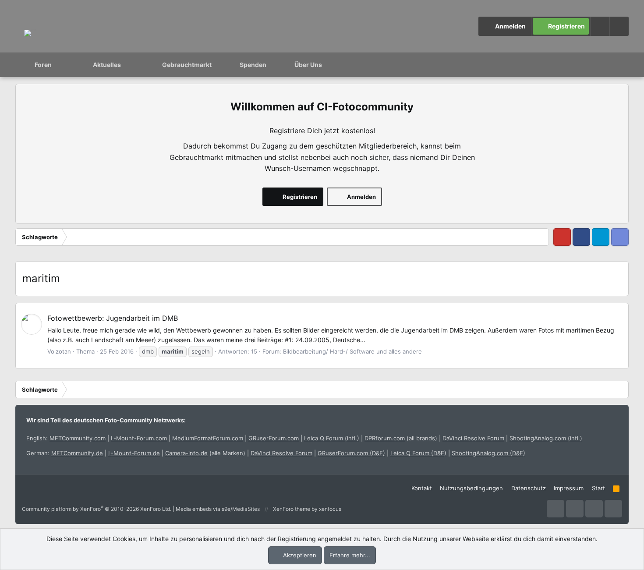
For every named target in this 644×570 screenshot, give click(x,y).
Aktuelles (107, 64)
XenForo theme (291, 509)
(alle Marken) (205, 453)
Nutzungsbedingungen (471, 488)
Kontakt (421, 488)
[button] (619, 26)
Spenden (253, 64)
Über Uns (308, 64)
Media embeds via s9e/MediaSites (218, 509)
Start (598, 488)
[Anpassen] (599, 26)
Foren (43, 64)
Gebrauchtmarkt (187, 64)
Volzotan (59, 351)
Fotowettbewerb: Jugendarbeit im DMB (112, 318)
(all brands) (400, 438)
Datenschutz (528, 488)
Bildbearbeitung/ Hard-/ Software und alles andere (352, 351)
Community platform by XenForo (96, 509)
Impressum (569, 488)
